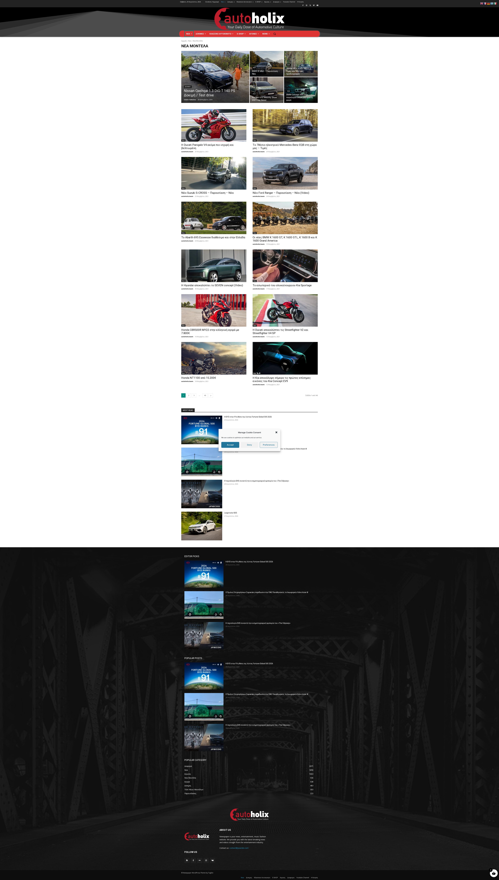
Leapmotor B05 (230, 513)
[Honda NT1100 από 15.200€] (213, 358)
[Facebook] (302, 5)
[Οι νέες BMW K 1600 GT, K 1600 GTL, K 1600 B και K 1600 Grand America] (285, 218)
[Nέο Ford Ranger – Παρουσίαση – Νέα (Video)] (285, 173)
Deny (249, 445)
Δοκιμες (188, 86)
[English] (482, 3)
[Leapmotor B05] (201, 526)
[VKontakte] (212, 860)
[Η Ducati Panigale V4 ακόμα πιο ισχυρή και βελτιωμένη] (213, 125)
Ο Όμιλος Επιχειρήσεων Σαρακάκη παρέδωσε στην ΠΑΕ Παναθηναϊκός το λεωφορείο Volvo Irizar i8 (267, 592)
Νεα (189, 41)
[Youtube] (317, 5)
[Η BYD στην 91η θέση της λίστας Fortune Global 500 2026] (201, 430)
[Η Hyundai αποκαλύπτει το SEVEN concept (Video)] (213, 265)
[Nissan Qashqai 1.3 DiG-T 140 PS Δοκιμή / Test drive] (215, 77)
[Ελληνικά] (492, 3)
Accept (230, 445)
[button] (276, 432)
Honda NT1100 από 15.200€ (198, 377)
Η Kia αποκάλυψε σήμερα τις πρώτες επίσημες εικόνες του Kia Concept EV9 (282, 379)
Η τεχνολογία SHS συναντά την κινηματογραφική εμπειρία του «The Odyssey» (256, 481)
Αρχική (183, 41)
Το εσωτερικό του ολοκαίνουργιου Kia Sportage (282, 285)
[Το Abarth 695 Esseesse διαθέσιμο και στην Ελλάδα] (213, 218)
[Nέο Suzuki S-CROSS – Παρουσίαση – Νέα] (213, 173)
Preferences (269, 445)
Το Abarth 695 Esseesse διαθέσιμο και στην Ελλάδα (213, 237)
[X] (310, 5)
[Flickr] (199, 860)
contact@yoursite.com (238, 848)
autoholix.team (187, 152)
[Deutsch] (488, 3)
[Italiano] (495, 3)
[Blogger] (186, 860)
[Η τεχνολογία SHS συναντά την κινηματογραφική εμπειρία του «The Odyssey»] (201, 494)
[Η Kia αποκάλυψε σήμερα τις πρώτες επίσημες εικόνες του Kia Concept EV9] (285, 358)
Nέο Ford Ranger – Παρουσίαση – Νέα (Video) (281, 192)
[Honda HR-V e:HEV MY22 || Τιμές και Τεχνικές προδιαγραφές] (301, 64)
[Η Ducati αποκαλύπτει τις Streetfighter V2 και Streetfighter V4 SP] (285, 310)
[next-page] (211, 395)
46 (205, 395)
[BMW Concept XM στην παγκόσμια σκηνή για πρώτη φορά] (301, 90)
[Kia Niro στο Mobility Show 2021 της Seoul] (267, 90)
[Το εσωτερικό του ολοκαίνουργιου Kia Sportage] (285, 265)
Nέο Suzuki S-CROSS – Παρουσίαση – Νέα (207, 192)
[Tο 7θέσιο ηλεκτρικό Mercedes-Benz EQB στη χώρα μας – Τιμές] (285, 125)
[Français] (485, 3)
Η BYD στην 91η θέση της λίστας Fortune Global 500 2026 (248, 417)
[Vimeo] (313, 5)
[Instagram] (306, 5)
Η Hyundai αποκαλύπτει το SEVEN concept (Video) (212, 285)
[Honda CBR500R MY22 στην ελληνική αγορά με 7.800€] (213, 310)
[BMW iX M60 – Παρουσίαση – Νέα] (267, 64)
